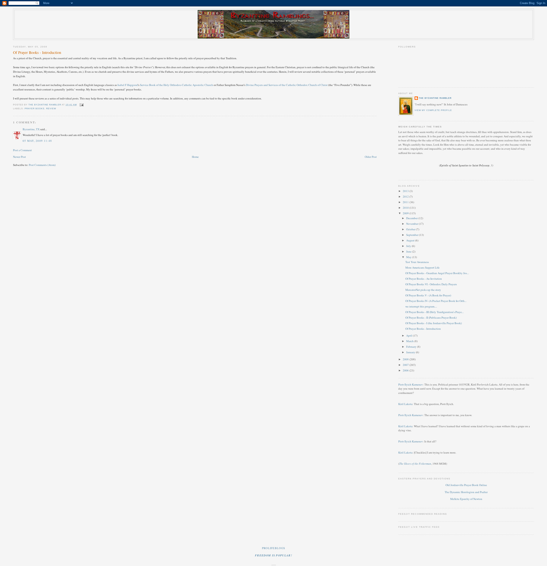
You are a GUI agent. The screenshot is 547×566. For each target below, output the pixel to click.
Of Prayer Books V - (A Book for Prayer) (428, 295)
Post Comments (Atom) (42, 165)
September (412, 235)
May (409, 257)
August (410, 240)
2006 (406, 370)
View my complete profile (433, 110)
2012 (406, 196)
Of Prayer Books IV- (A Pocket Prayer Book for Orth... (435, 301)
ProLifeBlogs (273, 548)
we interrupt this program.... (421, 306)
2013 (406, 191)
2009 (406, 213)
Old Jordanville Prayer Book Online (466, 485)
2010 (406, 208)
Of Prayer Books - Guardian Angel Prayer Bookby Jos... (437, 273)
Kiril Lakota (405, 404)
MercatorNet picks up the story (423, 290)
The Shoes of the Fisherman (415, 464)
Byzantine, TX (31, 129)
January (411, 352)
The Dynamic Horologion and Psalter (466, 492)
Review (51, 108)
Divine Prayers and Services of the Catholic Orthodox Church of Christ (287, 85)
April (409, 335)
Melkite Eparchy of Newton (466, 499)
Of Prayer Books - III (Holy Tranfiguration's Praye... (434, 312)
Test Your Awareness (417, 262)
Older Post (371, 157)
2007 (406, 365)
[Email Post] (81, 104)
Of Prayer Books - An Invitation (423, 279)
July (409, 246)
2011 (406, 202)
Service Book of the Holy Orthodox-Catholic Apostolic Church (176, 85)
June (409, 251)
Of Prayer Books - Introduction (423, 329)
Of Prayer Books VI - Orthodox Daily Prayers (431, 284)
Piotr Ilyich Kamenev (410, 384)
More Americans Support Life (422, 267)
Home (195, 157)
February (411, 347)
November (412, 224)
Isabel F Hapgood (128, 85)
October (411, 229)
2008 (406, 359)
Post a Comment (22, 150)
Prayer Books (34, 108)
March (410, 341)
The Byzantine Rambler (435, 98)
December (412, 218)
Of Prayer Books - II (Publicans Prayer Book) (431, 317)
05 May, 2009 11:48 (37, 141)
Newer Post (19, 157)
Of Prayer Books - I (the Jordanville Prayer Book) (433, 323)
